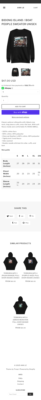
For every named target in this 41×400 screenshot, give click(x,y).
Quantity (5, 96)
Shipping (20, 381)
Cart (36, 8)
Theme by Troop (12, 369)
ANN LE (20, 8)
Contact (20, 384)
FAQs (20, 378)
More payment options (20, 117)
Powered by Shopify (27, 369)
